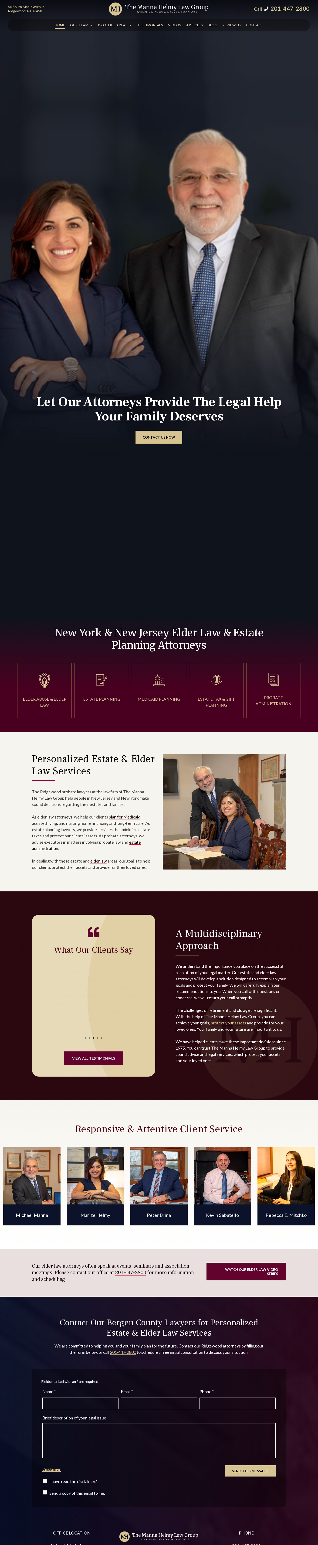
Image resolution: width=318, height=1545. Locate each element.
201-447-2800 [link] (290, 8)
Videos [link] (174, 25)
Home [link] (60, 25)
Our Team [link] (79, 25)
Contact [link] (255, 25)
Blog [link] (212, 25)
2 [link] (89, 1038)
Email (127, 1391)
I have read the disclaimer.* (73, 1481)
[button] (313, 1511)
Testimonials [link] (150, 25)
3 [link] (93, 1038)
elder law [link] (98, 860)
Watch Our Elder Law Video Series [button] (251, 1271)
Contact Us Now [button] (159, 437)
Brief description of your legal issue (74, 1417)
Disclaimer (51, 1469)
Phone (207, 1391)
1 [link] (85, 1038)
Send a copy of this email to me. (77, 1493)
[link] (159, 9)
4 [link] (97, 1038)
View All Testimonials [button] (93, 1058)
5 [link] (101, 1038)
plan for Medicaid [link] (124, 816)
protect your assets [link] (228, 1022)
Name (49, 1391)
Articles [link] (194, 25)
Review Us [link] (231, 25)
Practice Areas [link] (112, 25)
